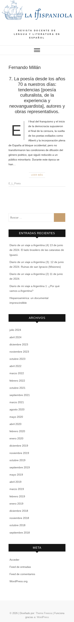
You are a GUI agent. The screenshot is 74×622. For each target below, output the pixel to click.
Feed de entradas (20, 566)
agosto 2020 (16, 409)
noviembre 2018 (19, 518)
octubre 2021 (17, 387)
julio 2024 (15, 329)
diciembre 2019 (18, 445)
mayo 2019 (16, 474)
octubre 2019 (17, 460)
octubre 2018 (17, 525)
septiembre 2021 (19, 395)
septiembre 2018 (19, 532)
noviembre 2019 (19, 453)
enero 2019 (16, 503)
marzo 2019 (16, 489)
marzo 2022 (16, 373)
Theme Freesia (44, 613)
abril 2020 (15, 424)
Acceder (14, 559)
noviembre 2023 (19, 351)
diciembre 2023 (18, 344)
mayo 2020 (16, 416)
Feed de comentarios (22, 574)
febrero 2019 (17, 496)
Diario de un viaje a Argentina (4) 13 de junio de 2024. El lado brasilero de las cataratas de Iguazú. (36, 250)
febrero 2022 (17, 380)
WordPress (43, 617)
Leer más (37, 175)
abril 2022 (15, 366)
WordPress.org (18, 581)
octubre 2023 (17, 358)
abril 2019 (15, 481)
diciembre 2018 (18, 510)
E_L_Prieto (15, 183)
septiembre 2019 (19, 467)
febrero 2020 (17, 431)
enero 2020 (16, 438)
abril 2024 (15, 337)
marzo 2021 (16, 402)
